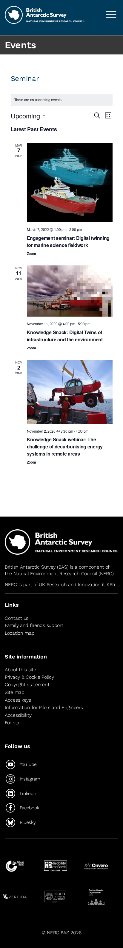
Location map (20, 633)
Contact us (16, 618)
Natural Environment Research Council (55, 573)
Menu (111, 14)
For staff (14, 722)
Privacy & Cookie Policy (29, 677)
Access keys (18, 700)
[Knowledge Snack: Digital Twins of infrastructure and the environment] (70, 291)
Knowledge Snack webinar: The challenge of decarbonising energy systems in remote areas (65, 446)
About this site (20, 670)
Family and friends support (34, 625)
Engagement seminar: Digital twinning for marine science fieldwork (68, 241)
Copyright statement (27, 684)
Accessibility (18, 715)
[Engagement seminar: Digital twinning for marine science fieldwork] (70, 182)
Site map (14, 692)
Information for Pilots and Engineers (44, 707)
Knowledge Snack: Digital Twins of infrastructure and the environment (65, 336)
